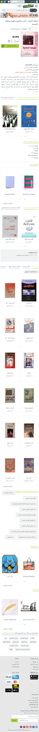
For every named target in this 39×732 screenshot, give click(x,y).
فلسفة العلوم (6, 642)
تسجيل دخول (33, 2)
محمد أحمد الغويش (28, 481)
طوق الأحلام (10, 373)
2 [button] (22, 136)
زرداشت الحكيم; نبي (10, 478)
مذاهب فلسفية (14, 645)
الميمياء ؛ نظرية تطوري (29, 129)
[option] (29, 117)
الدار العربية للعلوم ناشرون (29, 509)
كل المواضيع (10, 633)
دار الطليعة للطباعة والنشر (29, 520)
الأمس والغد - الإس (10, 303)
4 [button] (16, 136)
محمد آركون (9, 306)
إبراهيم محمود (28, 341)
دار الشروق (10, 537)
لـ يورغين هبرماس (10, 132)
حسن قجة (9, 446)
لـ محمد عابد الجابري (10, 242)
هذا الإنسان (29, 303)
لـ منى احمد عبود (29, 132)
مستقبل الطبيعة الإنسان (10, 129)
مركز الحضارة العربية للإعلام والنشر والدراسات (23, 531)
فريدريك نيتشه (28, 306)
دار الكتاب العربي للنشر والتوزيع (27, 537)
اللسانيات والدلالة (10, 408)
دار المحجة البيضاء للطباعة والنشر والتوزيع (24, 504)
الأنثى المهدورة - (29, 338)
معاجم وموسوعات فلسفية (22, 649)
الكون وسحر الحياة (29, 239)
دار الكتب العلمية (9, 493)
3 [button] (19, 136)
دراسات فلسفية (14, 638)
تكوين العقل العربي (10, 239)
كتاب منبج (28, 478)
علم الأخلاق (33, 642)
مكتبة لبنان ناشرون (31, 498)
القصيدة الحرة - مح (10, 338)
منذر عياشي (28, 411)
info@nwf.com (33, 705)
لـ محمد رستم (29, 242)
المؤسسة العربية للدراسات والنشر (27, 515)
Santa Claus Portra (29, 620)
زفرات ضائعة (10, 443)
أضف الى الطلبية (11, 46)
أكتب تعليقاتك (33, 255)
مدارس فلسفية (25, 645)
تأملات (32, 638)
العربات (29, 373)
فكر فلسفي (16, 642)
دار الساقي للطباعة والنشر (29, 526)
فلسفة (4, 633)
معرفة (11, 649)
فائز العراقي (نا (9, 341)
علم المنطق (24, 642)
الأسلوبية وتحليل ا (29, 408)
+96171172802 (33, 703)
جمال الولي (28, 446)
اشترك (14, 720)
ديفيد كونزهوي (33, 27)
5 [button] (14, 136)
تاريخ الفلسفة (24, 638)
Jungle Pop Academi (29, 194)
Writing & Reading (29, 576)
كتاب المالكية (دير (29, 443)
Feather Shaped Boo (10, 620)
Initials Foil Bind (10, 194)
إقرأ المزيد (35, 92)
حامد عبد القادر (9, 481)
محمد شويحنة (9, 376)
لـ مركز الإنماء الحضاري (31, 272)
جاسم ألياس (28, 376)
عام (6, 638)
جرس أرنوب (10, 576)
